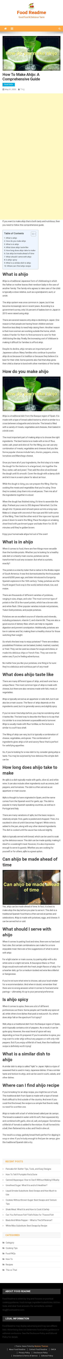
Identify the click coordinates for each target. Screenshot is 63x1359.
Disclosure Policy (41, 1353)
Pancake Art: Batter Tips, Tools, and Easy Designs (28, 1169)
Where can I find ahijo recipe (19, 266)
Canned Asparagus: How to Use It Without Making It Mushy (32, 1180)
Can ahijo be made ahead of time (20, 253)
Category (10, 1243)
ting (22, 89)
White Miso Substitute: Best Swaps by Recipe (26, 1226)
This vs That (11, 1270)
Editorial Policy (47, 1356)
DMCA (53, 1349)
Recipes (9, 1264)
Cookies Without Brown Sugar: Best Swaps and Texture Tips (31, 1202)
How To (9, 1259)
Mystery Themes (41, 1346)
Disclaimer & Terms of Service (25, 1356)
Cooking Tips (12, 1248)
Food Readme (31, 12)
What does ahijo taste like (17, 247)
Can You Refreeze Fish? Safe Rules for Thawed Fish (30, 1215)
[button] (32, 233)
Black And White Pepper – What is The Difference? (29, 1220)
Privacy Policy (24, 1353)
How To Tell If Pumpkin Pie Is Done (21, 1174)
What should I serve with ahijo (18, 257)
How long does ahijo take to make (20, 250)
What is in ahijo (12, 244)
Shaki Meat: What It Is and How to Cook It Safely (27, 1209)
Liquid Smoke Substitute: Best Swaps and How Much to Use (31, 1193)
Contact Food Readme (38, 1349)
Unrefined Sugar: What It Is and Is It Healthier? (26, 1185)
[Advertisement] (31, 124)
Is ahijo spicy (11, 260)
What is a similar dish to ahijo (18, 263)
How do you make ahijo (16, 241)
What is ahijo (11, 238)
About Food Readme (17, 1349)
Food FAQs (8, 84)
